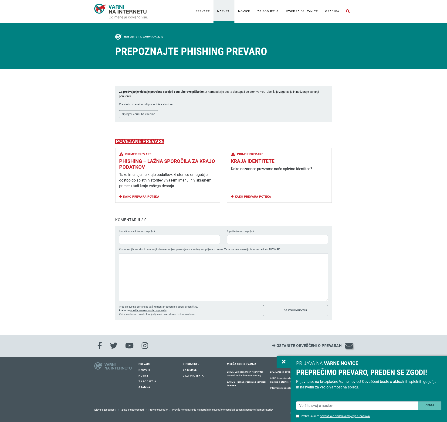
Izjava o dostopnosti (132, 409)
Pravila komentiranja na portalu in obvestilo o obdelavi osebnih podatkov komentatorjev (222, 409)
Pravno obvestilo (158, 409)
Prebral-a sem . (335, 416)
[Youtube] (129, 346)
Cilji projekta (193, 375)
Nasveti (224, 11)
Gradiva (332, 11)
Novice (244, 11)
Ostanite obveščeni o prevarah (308, 345)
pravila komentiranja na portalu (148, 310)
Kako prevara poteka (141, 196)
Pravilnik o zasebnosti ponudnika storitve (146, 104)
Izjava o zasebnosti (105, 409)
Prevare (203, 11)
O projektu (191, 364)
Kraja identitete (252, 161)
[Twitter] (113, 346)
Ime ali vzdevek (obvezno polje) (137, 231)
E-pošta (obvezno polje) (240, 231)
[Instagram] (145, 346)
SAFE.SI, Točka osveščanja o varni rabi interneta (246, 383)
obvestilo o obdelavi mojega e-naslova (345, 416)
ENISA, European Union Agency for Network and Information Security (245, 373)
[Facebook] (99, 346)
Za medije (190, 369)
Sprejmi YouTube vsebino (138, 114)
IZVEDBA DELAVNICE (302, 11)
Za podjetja (267, 11)
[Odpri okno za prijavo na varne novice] (284, 362)
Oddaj (430, 405)
